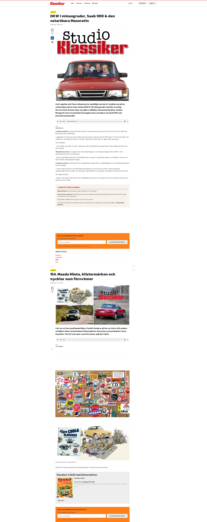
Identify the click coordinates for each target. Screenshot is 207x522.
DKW (57, 260)
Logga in (152, 3)
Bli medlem (142, 3)
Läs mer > (76, 486)
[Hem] (57, 3)
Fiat (56, 262)
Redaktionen (59, 128)
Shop (72, 3)
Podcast (79, 3)
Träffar (87, 3)
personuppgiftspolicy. (85, 246)
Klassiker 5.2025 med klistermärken (77, 475)
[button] (52, 38)
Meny (96, 3)
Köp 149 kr (61, 500)
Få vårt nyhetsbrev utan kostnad (66, 238)
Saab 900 (58, 257)
